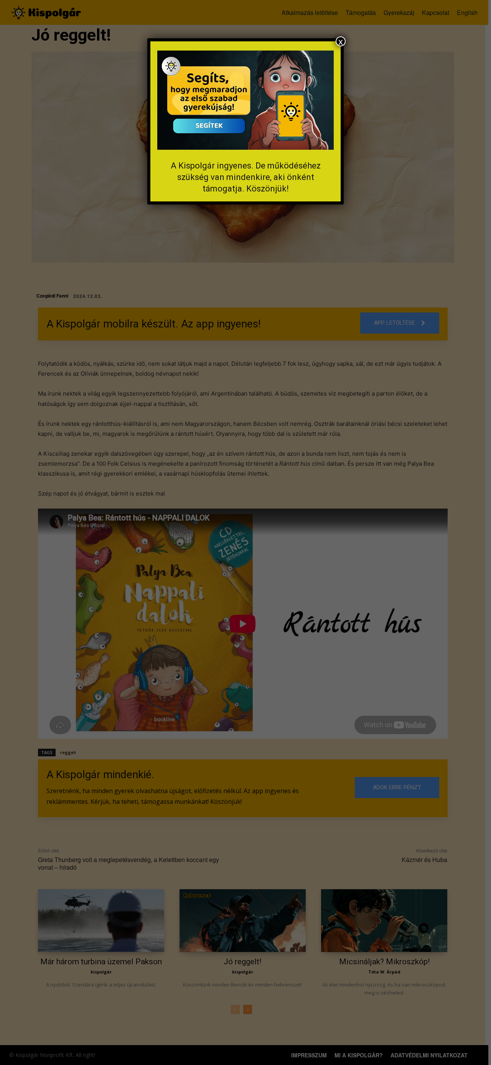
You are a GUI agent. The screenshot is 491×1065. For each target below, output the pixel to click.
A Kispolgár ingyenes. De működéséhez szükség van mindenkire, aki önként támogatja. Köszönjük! (246, 177)
